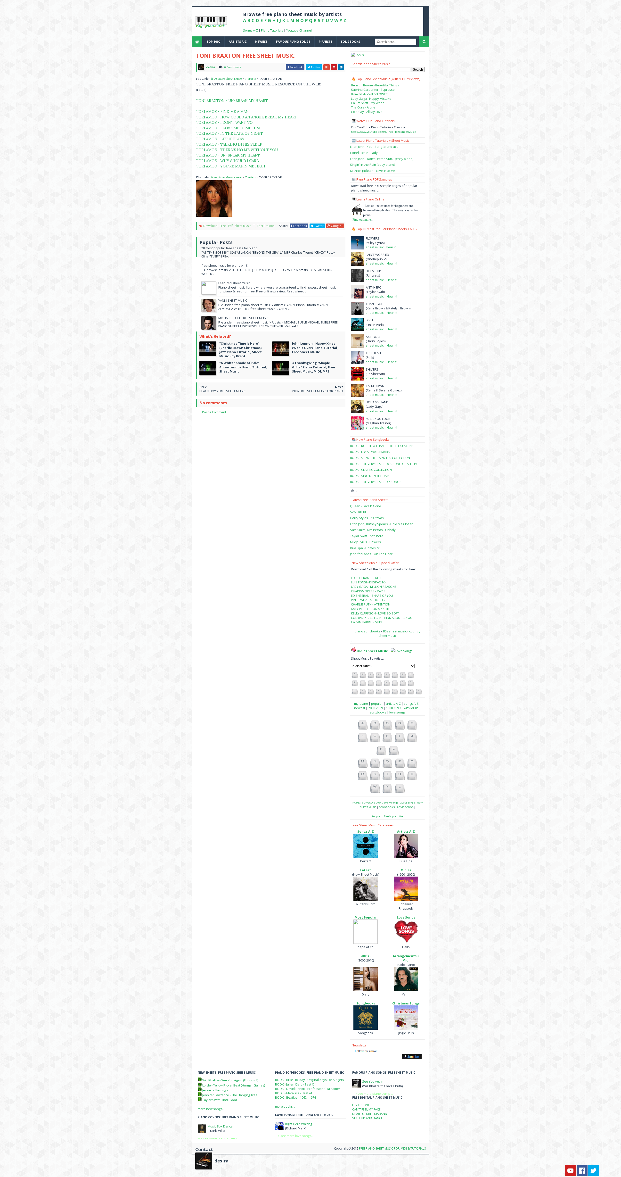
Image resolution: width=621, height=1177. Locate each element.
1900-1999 (393, 708)
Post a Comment (214, 412)
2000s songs (407, 802)
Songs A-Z (250, 30)
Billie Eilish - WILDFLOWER (369, 94)
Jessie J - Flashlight (215, 1090)
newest (261, 42)
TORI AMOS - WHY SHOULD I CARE (227, 160)
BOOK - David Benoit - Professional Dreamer (307, 1088)
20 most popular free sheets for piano (229, 248)
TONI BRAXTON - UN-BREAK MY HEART (232, 100)
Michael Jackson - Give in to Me (372, 170)
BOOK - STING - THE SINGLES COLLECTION (380, 458)
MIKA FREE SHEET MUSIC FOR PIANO (317, 391)
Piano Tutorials (272, 30)
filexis (387, 816)
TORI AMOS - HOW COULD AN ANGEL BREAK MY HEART (246, 117)
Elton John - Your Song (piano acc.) (374, 146)
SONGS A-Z (368, 802)
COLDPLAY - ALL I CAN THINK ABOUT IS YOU (381, 617)
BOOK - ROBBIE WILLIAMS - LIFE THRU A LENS (382, 446)
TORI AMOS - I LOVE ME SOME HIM (228, 128)
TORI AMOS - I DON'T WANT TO (224, 122)
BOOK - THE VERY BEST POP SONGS (375, 482)
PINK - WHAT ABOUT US (368, 600)
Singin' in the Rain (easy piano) (372, 164)
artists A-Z (238, 42)
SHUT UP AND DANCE (367, 1118)
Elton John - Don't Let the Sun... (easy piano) (381, 159)
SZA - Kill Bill (358, 512)
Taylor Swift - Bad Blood (219, 1100)
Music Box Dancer (221, 1126)
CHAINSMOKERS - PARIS (368, 591)
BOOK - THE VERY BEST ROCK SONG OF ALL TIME (384, 464)
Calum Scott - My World (367, 103)
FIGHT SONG (361, 1105)
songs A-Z (411, 703)
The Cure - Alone (363, 107)
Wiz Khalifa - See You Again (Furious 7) (230, 1080)
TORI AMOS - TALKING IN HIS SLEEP (229, 144)
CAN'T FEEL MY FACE (366, 1109)
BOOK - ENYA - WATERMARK (370, 451)
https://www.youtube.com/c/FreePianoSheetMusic (383, 131)
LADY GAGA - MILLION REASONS (374, 586)
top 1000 (213, 42)
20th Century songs (387, 802)
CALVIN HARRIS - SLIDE (367, 622)
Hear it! (391, 247)
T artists (251, 78)
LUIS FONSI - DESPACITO (368, 582)
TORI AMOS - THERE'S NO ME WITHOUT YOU (237, 150)
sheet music (243, 226)
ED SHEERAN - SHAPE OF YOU (372, 595)
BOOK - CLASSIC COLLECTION (371, 469)
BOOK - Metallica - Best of (293, 1093)
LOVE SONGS (405, 807)
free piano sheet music (226, 78)
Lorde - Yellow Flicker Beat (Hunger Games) (233, 1085)
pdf (230, 226)
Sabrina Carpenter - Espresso (373, 89)
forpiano (377, 816)
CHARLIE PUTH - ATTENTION (370, 604)
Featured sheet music (234, 283)
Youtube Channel (299, 30)
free (223, 226)
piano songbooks (367, 631)
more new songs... (211, 1109)
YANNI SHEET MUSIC (232, 300)
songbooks (350, 42)
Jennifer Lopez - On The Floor (371, 554)
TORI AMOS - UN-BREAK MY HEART (228, 155)
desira (221, 1161)
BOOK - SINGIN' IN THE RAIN (370, 475)
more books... (285, 1106)
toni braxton (266, 226)
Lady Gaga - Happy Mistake (371, 98)
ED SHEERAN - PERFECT (367, 578)
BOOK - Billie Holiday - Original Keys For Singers (309, 1080)
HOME (356, 802)
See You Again (372, 1081)
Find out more (361, 219)
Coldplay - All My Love (367, 111)
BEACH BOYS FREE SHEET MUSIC (222, 391)
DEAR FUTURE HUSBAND (369, 1113)
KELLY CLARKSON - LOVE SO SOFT (375, 613)
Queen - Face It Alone (365, 506)
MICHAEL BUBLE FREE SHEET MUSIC (243, 318)
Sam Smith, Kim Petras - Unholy (373, 530)
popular (377, 703)
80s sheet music (395, 631)
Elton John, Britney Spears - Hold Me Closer (381, 524)
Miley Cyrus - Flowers (365, 542)
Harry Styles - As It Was (367, 518)
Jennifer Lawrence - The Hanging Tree (229, 1095)
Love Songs (403, 651)
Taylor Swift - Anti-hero (366, 536)
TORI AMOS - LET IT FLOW (220, 139)
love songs (397, 712)
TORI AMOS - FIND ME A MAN (222, 111)
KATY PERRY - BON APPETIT (370, 608)
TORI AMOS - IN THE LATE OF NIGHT (229, 133)
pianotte (397, 816)
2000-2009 (375, 708)
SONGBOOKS (387, 807)
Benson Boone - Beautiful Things (375, 85)
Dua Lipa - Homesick (365, 548)
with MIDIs (411, 708)
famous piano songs (293, 42)
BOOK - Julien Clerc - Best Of (295, 1084)
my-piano (361, 703)
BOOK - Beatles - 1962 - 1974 (295, 1097)
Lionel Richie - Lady (364, 152)
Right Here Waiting (298, 1124)
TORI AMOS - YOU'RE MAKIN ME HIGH (230, 166)
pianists (325, 42)
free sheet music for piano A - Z (224, 265)
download (210, 226)
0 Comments (232, 67)
